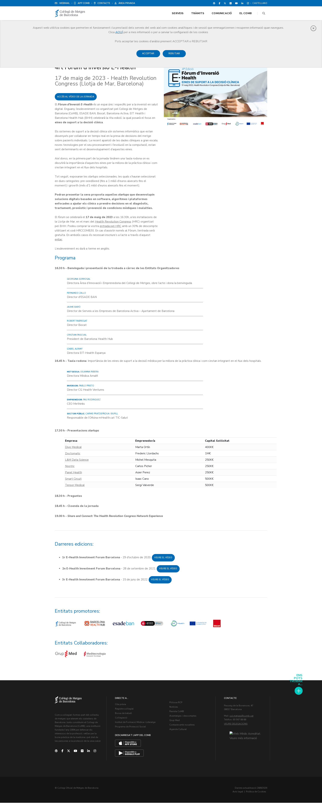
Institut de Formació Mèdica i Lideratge (135, 722)
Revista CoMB (176, 711)
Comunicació (222, 13)
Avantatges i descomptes (182, 715)
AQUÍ (119, 32)
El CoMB (245, 13)
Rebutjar (174, 53)
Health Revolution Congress (113, 221)
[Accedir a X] (225, 3)
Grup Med (174, 720)
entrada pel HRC (110, 226)
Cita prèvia (120, 704)
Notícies (173, 706)
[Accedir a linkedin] (242, 3)
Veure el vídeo (163, 557)
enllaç (58, 239)
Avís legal (238, 791)
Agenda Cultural (178, 729)
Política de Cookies (256, 791)
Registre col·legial (124, 708)
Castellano (259, 3)
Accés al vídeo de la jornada (75, 96)
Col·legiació (121, 717)
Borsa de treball (123, 713)
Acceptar (148, 53)
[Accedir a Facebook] (219, 3)
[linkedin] (88, 751)
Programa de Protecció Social (130, 726)
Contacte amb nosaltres (182, 724)
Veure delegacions (235, 723)
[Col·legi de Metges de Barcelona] (70, 13)
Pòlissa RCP (175, 702)
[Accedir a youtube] (236, 3)
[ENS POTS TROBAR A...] (299, 691)
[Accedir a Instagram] (247, 3)
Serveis (178, 13)
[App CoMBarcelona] (128, 743)
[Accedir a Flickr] (230, 3)
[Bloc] (214, 3)
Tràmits (197, 13)
